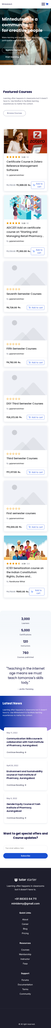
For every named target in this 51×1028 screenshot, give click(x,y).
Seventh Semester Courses (24, 294)
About (25, 919)
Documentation (25, 984)
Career (25, 924)
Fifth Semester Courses (21, 348)
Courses (25, 949)
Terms (25, 989)
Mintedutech (7, 4)
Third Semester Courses (22, 458)
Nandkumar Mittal (17, 581)
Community (25, 994)
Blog (25, 928)
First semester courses (21, 513)
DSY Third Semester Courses (25, 403)
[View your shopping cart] (47, 4)
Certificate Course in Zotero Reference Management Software (24, 166)
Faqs (25, 963)
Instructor (25, 959)
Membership (25, 954)
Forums (25, 980)
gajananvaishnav (16, 175)
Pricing (25, 933)
